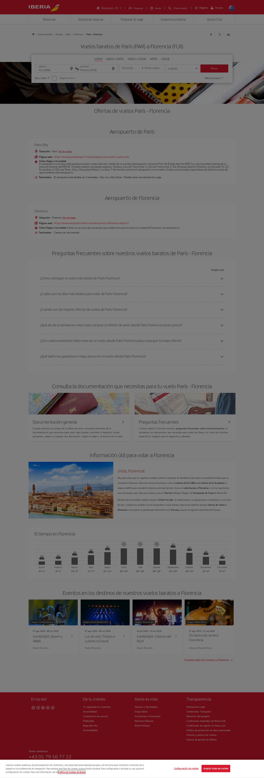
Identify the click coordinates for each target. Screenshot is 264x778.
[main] (132, 769)
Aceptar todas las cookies (215, 768)
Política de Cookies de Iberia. (71, 772)
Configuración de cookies (186, 768)
